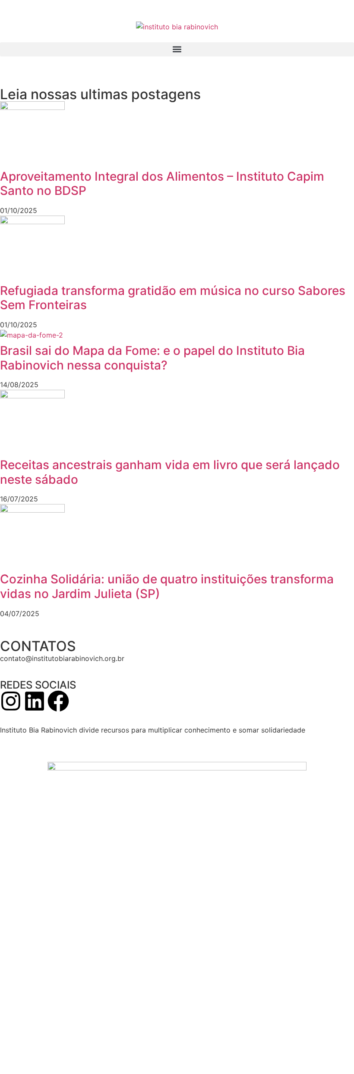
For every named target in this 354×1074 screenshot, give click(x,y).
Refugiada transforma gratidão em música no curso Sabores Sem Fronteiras (172, 298)
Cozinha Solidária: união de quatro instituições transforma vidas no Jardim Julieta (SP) (167, 586)
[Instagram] (11, 701)
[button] (177, 49)
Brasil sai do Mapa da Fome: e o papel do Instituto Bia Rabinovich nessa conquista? (152, 358)
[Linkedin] (34, 701)
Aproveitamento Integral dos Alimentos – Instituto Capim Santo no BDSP (162, 183)
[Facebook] (58, 701)
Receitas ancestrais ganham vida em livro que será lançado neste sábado (170, 472)
